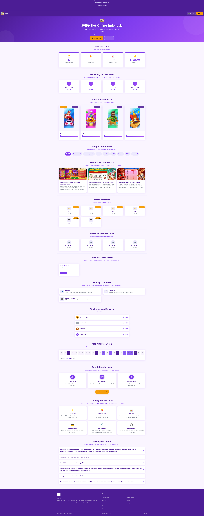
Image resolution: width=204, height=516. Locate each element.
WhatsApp (128, 503)
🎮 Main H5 (191, 13)
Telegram (128, 500)
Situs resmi (104, 503)
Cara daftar (104, 505)
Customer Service (130, 497)
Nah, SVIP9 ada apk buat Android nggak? (72, 463)
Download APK (105, 497)
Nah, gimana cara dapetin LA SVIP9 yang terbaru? (74, 457)
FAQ (103, 508)
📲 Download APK (97, 38)
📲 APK (199, 13)
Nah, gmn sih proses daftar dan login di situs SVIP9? (75, 476)
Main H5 (104, 500)
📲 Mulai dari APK (102, 392)
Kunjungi (63, 273)
